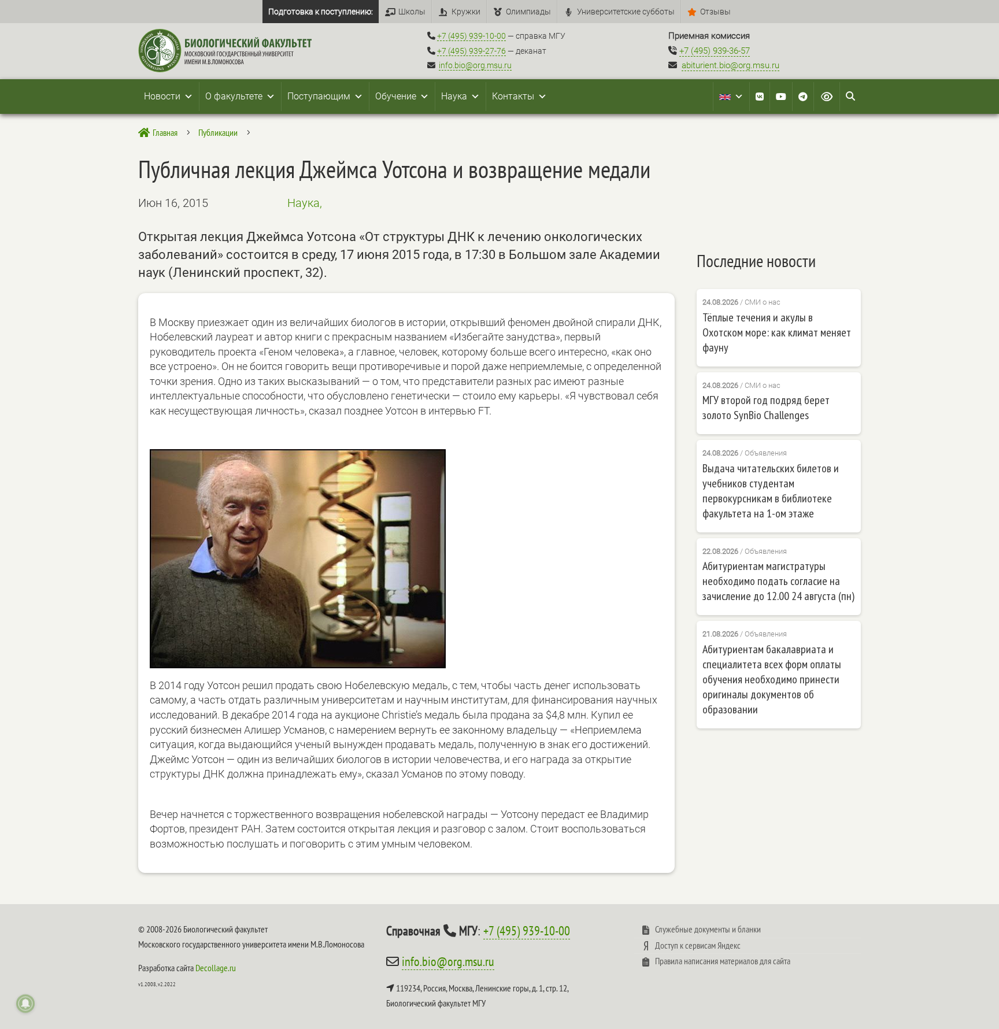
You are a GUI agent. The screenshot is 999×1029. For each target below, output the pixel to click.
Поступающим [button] (318, 96)
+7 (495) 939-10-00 (471, 35)
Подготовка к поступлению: (320, 11)
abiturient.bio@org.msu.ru (730, 65)
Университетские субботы (626, 11)
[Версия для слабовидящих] (826, 96)
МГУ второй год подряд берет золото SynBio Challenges (766, 408)
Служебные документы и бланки (708, 929)
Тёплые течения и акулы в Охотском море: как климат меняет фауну (776, 332)
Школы (412, 11)
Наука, (304, 203)
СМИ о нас (762, 302)
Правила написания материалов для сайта (722, 961)
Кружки (466, 11)
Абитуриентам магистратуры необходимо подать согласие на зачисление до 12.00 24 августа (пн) (778, 581)
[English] (731, 96)
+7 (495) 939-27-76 (471, 50)
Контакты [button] (513, 96)
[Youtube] (781, 96)
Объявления (766, 453)
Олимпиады (528, 11)
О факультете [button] (233, 96)
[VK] (759, 96)
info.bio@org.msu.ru (475, 65)
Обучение (395, 96)
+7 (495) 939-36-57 (714, 51)
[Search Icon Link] (850, 96)
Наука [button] (454, 96)
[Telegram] (803, 96)
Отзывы (715, 11)
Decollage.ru (215, 968)
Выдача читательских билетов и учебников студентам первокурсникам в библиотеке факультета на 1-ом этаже (770, 491)
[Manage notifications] (25, 1003)
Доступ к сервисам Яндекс (698, 945)
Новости (162, 96)
